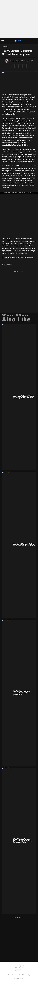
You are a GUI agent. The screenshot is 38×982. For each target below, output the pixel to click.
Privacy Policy (26, 975)
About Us (10, 975)
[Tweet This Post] (17, 66)
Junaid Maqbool (16, 61)
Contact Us (18, 975)
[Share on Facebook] (13, 66)
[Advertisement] (19, 19)
